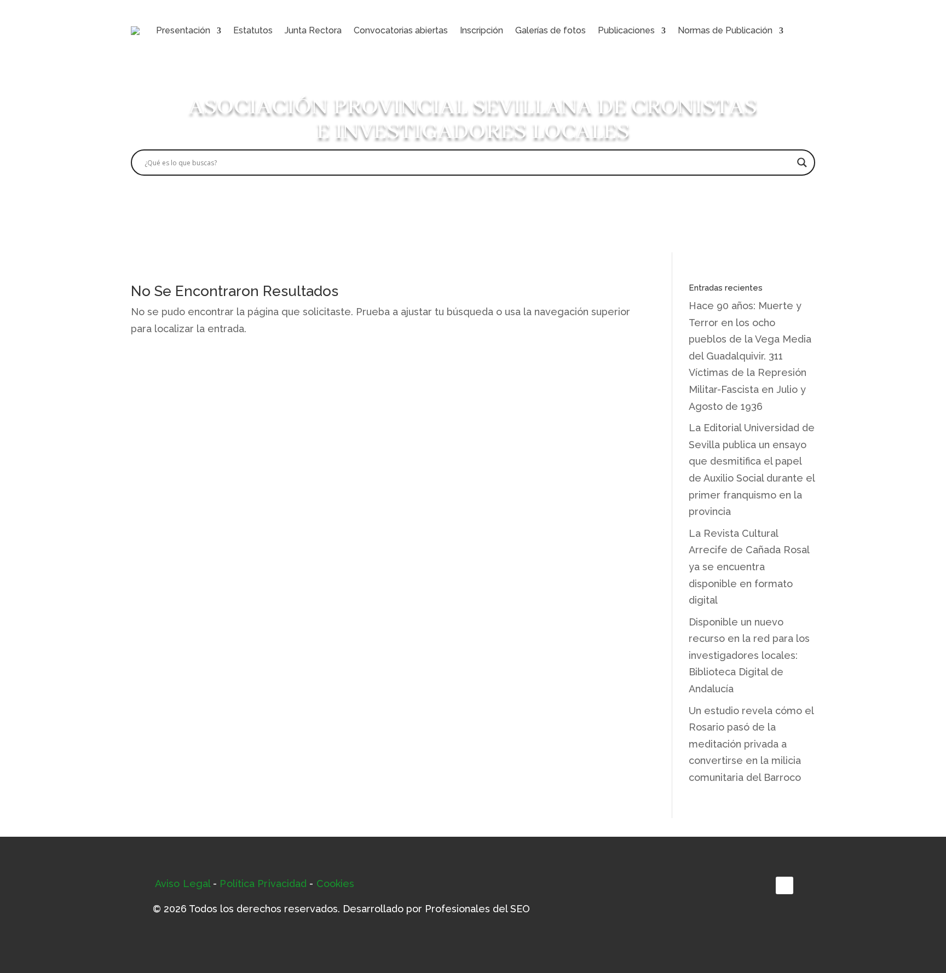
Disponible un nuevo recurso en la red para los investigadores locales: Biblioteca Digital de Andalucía (749, 655)
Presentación (183, 30)
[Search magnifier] (802, 162)
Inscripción (481, 30)
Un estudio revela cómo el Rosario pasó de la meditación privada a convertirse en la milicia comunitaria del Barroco (751, 744)
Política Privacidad (263, 883)
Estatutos (253, 30)
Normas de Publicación (725, 30)
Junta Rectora (313, 30)
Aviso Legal (182, 883)
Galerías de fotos (550, 30)
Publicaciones (626, 30)
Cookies (335, 883)
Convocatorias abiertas (401, 30)
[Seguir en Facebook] (784, 885)
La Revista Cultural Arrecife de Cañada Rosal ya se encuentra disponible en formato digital (749, 567)
